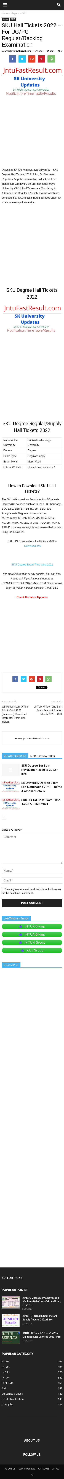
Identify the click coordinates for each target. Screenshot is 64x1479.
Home (5, 13)
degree (5, 19)
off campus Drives (12, 1393)
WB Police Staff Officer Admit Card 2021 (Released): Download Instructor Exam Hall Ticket (15, 714)
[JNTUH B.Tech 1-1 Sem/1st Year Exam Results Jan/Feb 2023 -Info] (11, 1337)
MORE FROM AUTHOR (42, 756)
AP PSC (55, 1468)
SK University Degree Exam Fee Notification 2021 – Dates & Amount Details (41, 787)
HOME (5, 1361)
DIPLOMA (7, 1383)
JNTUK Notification (13, 1399)
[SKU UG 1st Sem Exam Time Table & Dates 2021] (11, 804)
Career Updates (27, 1468)
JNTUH (6, 1372)
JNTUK (5, 1366)
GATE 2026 (43, 1468)
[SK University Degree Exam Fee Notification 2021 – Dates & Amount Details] (11, 787)
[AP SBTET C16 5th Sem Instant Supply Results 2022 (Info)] (11, 1320)
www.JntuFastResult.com (18, 50)
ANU (4, 1388)
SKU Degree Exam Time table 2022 (32, 564)
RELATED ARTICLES (15, 756)
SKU (13, 19)
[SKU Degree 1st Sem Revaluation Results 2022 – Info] (11, 770)
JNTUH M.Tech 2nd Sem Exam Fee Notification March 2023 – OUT (48, 710)
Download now (32, 545)
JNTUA (5, 1377)
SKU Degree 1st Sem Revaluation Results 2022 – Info (39, 770)
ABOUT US (10, 1468)
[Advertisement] (32, 134)
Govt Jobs (7, 1404)
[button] (59, 5)
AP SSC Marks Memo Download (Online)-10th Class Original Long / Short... (41, 1301)
